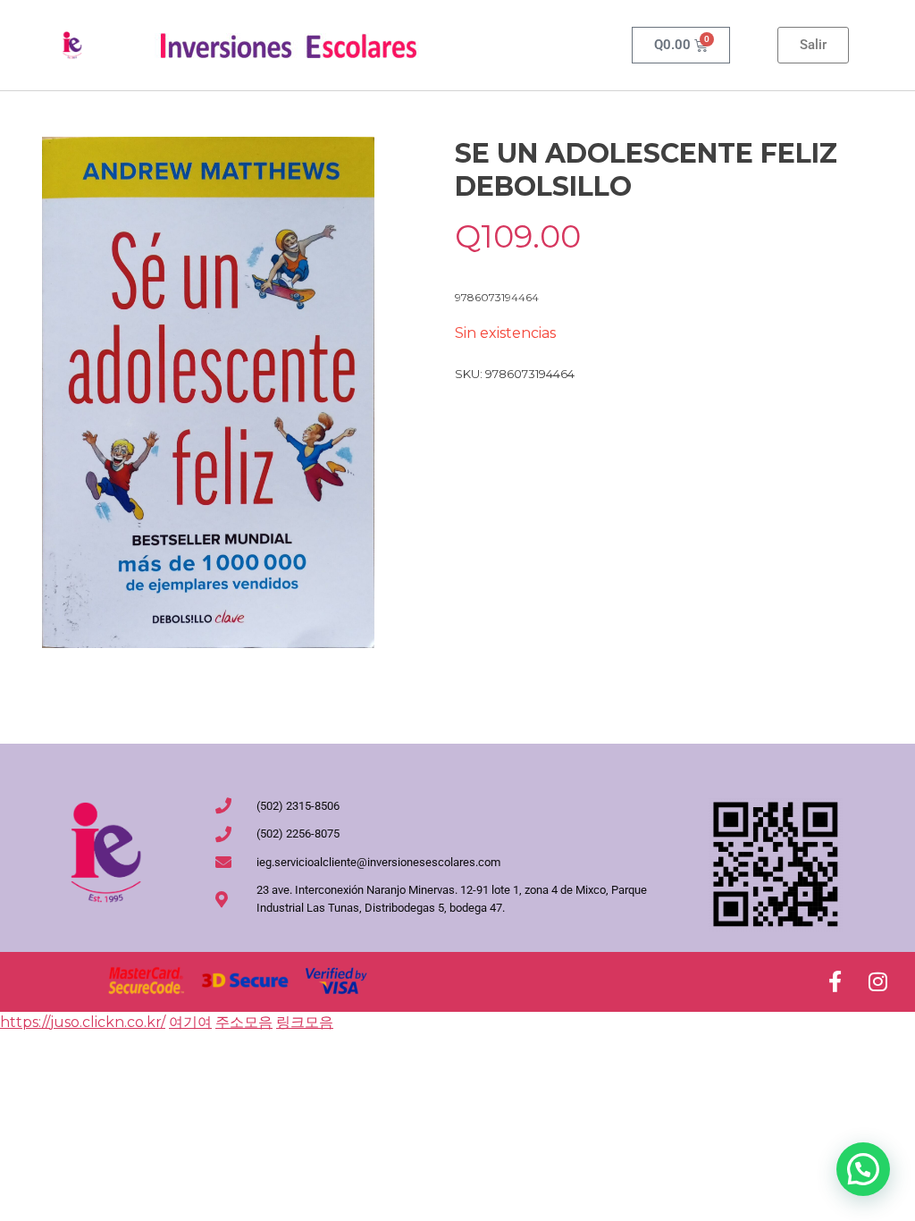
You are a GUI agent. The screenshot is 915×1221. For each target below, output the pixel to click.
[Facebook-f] (834, 981)
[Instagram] (877, 981)
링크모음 (304, 1022)
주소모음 (244, 1022)
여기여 (190, 1022)
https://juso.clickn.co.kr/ (82, 1022)
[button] (863, 1169)
